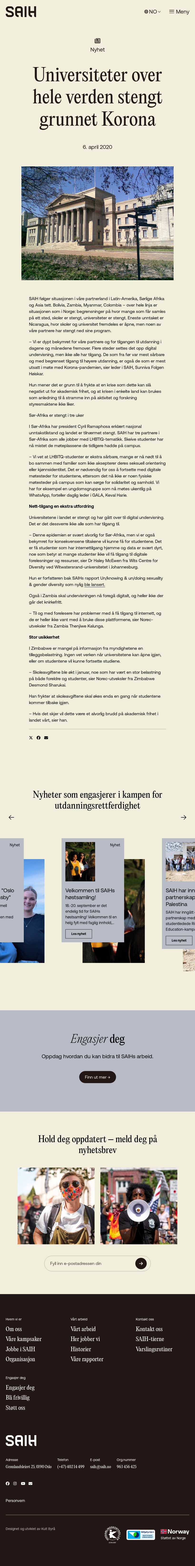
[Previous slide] (11, 817)
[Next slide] (183, 817)
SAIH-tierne (150, 1339)
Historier (81, 1349)
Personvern (15, 1500)
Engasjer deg (20, 1388)
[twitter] (31, 738)
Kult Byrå (48, 1529)
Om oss (14, 1329)
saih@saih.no (100, 1467)
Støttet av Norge (173, 1538)
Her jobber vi (85, 1339)
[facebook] (38, 738)
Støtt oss (15, 1408)
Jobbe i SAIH (20, 1349)
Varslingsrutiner (154, 1349)
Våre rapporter (87, 1359)
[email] (46, 738)
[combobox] (152, 12)
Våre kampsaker (24, 1339)
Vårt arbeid (83, 1329)
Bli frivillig (17, 1398)
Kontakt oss (149, 1329)
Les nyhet (78, 934)
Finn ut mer (97, 1077)
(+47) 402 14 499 (70, 1467)
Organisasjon (20, 1359)
